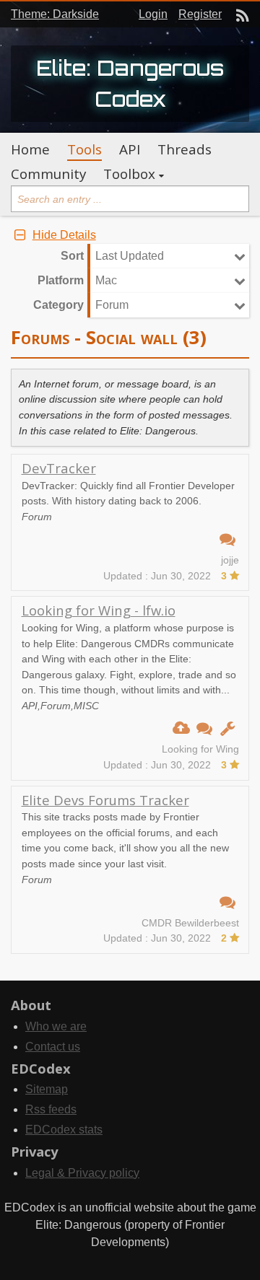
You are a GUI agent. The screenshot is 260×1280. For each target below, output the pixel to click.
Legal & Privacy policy (82, 1173)
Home (30, 149)
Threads (184, 149)
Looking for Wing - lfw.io (99, 610)
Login (153, 14)
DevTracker (59, 468)
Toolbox (129, 174)
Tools (84, 149)
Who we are (56, 1026)
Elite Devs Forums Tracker (105, 800)
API (129, 149)
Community (48, 174)
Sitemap (46, 1089)
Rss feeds (51, 1109)
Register (200, 14)
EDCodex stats (64, 1129)
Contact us (52, 1046)
